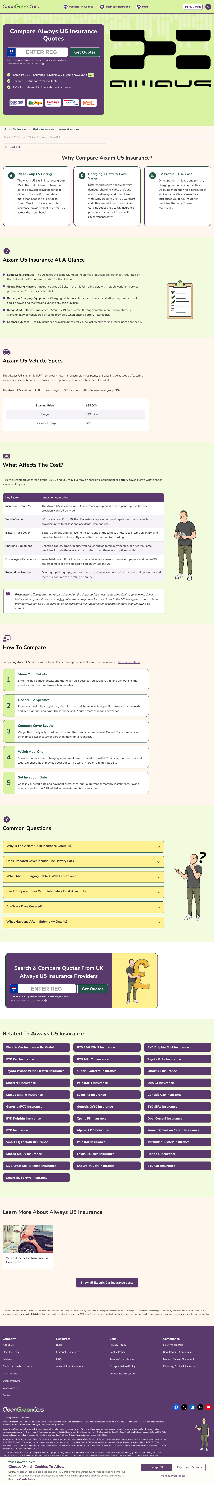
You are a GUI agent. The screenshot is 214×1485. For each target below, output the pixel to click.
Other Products (11, 1380)
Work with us (10, 1388)
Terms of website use (122, 1359)
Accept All (156, 1467)
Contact (7, 1395)
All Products (10, 1373)
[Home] (5, 129)
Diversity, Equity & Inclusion (179, 1366)
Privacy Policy (118, 1345)
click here (61, 60)
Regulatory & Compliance (178, 1352)
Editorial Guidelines (67, 1352)
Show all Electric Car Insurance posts (107, 1283)
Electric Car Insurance (43, 129)
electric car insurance (107, 322)
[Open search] (208, 7)
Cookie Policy (117, 1352)
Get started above (129, 662)
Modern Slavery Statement (178, 1359)
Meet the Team (11, 1352)
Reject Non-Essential (190, 1467)
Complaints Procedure (122, 1373)
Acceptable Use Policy (122, 1366)
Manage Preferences (173, 1476)
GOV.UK (27, 1455)
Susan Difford (56, 137)
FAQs (59, 1359)
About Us (8, 1345)
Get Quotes (85, 52)
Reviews (7, 1359)
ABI (61, 599)
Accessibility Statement (69, 1366)
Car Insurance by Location (18, 1366)
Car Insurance (19, 129)
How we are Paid (173, 1345)
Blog (59, 1345)
